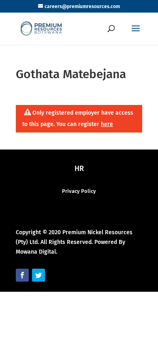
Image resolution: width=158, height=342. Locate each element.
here (107, 124)
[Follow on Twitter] (38, 275)
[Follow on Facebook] (22, 275)
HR (79, 168)
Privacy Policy (79, 191)
